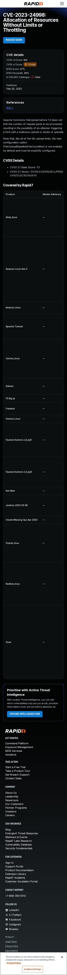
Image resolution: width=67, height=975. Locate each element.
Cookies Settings (32, 969)
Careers (10, 815)
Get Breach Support (17, 774)
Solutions (10, 754)
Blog (8, 829)
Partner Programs (16, 807)
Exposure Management (19, 747)
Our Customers (14, 804)
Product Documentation (19, 870)
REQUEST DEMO (14, 40)
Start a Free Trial (15, 767)
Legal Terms (11, 941)
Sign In (9, 862)
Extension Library (15, 874)
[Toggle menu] (62, 4)
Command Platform (16, 743)
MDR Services (13, 750)
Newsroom (11, 800)
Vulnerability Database (18, 844)
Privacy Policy (11, 946)
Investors (10, 811)
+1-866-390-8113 (15, 895)
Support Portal (14, 866)
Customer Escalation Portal (21, 881)
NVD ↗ (10, 108)
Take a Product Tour (17, 770)
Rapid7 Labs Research (18, 840)
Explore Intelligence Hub (25, 714)
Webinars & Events (16, 837)
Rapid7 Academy (15, 877)
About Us (11, 792)
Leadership (11, 796)
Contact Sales (13, 778)
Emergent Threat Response (21, 833)
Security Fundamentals (18, 848)
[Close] (62, 957)
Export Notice (11, 950)
